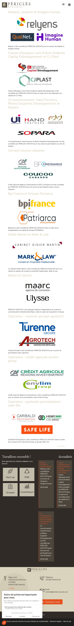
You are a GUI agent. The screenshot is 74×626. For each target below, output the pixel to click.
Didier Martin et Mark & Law (28, 234)
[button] (63, 4)
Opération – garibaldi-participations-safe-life (35, 403)
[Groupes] (10, 486)
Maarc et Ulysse (20, 275)
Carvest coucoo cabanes (26, 150)
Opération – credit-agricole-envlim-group (34, 359)
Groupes (10, 492)
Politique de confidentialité (39, 621)
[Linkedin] (69, 4)
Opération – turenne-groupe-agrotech (36, 316)
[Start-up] (10, 471)
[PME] (27, 471)
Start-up (10, 477)
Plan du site (67, 621)
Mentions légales (55, 621)
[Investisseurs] (27, 486)
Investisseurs (27, 491)
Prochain (62, 446)
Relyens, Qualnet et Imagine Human (34, 12)
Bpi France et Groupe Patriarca (30, 193)
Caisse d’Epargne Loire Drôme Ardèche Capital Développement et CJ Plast (36, 54)
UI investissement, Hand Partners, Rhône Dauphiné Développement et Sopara (34, 103)
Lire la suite (44, 487)
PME (27, 477)
